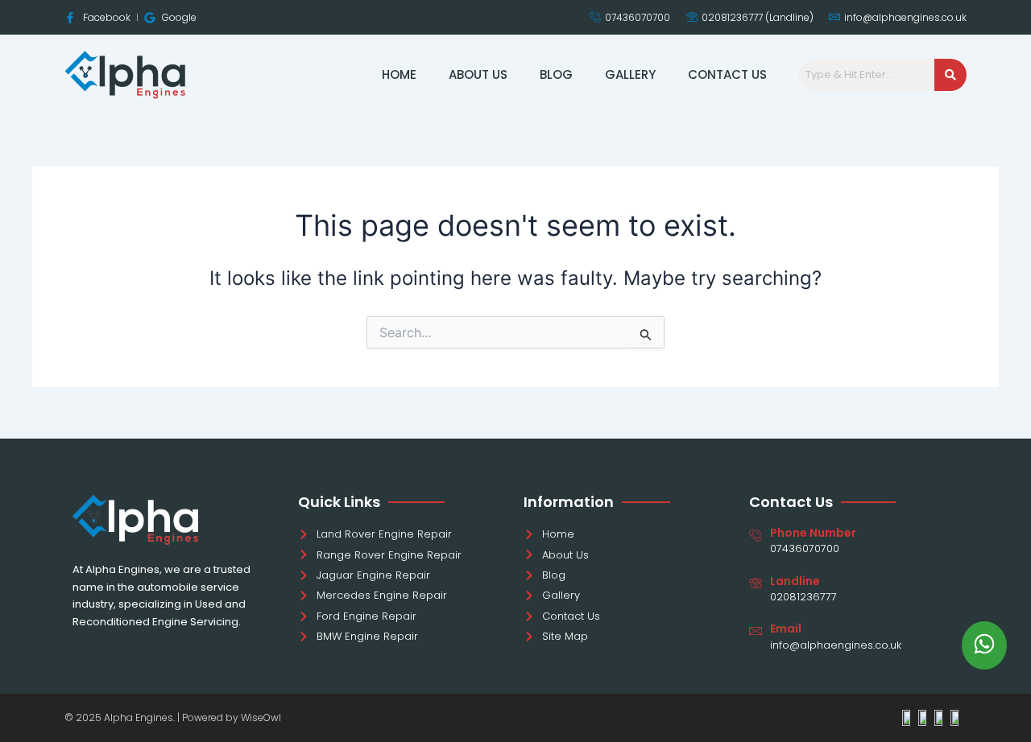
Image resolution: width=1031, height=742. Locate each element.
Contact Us (727, 74)
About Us (478, 74)
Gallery (630, 74)
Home (399, 74)
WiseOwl (261, 717)
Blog (556, 74)
